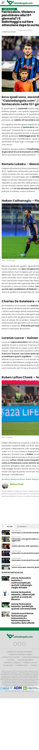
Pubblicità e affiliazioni (12, 662)
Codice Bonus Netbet (30, 657)
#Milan (28, 479)
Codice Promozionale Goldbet (20, 654)
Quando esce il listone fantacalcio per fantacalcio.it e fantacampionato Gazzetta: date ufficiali (22, 618)
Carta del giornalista (25, 660)
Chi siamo (11, 660)
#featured (15, 479)
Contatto (33, 665)
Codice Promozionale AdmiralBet (19, 652)
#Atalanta (6, 479)
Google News (8, 665)
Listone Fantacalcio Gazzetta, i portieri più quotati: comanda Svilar (23, 606)
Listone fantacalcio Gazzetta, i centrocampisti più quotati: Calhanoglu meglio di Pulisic (21, 583)
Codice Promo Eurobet (11, 657)
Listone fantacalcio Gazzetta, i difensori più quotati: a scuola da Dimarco (23, 596)
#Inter (22, 479)
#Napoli (35, 479)
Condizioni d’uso (21, 665)
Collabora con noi (30, 662)
